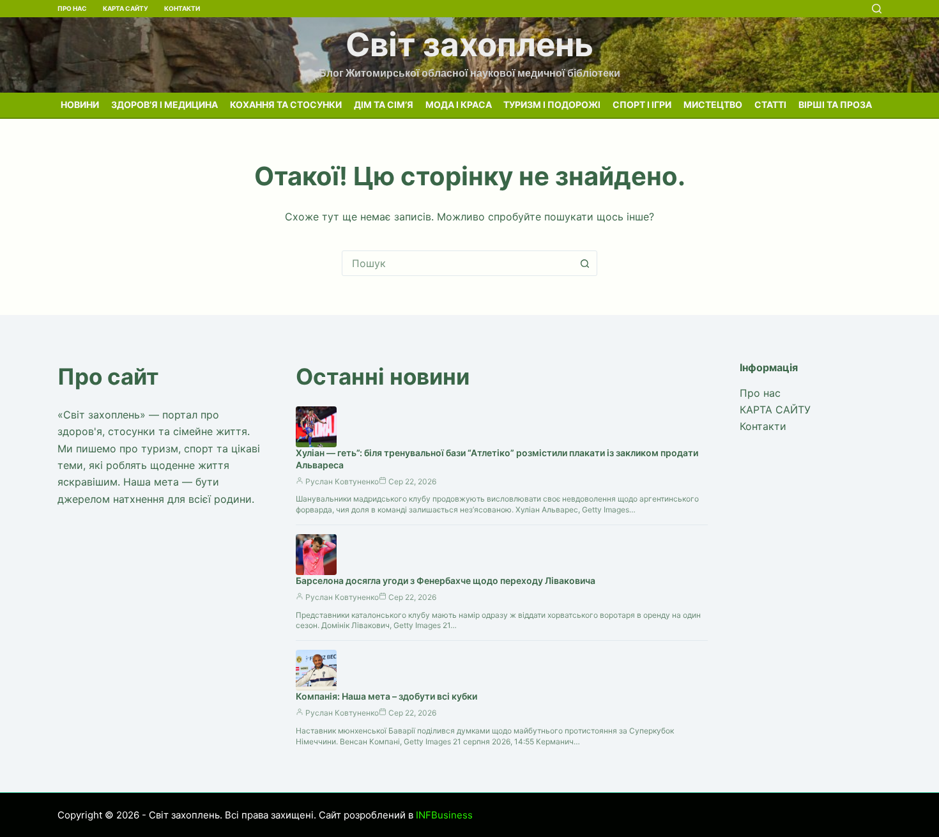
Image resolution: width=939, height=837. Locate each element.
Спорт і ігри (642, 104)
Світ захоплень (469, 44)
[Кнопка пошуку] (584, 263)
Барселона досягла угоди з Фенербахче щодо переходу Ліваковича (445, 580)
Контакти (182, 8)
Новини (80, 104)
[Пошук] (877, 8)
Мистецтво (712, 104)
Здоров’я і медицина (164, 104)
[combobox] (457, 263)
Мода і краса (458, 104)
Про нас (72, 8)
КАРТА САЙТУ (125, 8)
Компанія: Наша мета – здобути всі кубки (386, 696)
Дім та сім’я (383, 104)
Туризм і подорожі (551, 104)
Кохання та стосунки (286, 104)
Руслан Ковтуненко (342, 481)
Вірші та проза (835, 104)
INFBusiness (444, 815)
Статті (770, 104)
